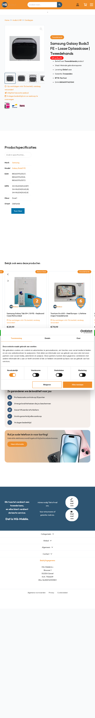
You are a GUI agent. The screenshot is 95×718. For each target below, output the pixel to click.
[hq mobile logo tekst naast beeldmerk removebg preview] (9, 4)
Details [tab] (47, 338)
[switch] (36, 375)
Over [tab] (79, 338)
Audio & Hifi (17, 20)
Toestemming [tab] (16, 338)
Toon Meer (18, 211)
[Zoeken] (59, 4)
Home (7, 20)
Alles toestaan (77, 385)
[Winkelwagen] (85, 4)
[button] (91, 4)
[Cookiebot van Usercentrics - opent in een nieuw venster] (82, 331)
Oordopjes (28, 20)
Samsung (15, 162)
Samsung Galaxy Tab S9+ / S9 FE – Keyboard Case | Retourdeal (25, 314)
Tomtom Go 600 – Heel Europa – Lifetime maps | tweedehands (68, 314)
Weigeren (47, 385)
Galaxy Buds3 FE (19, 168)
